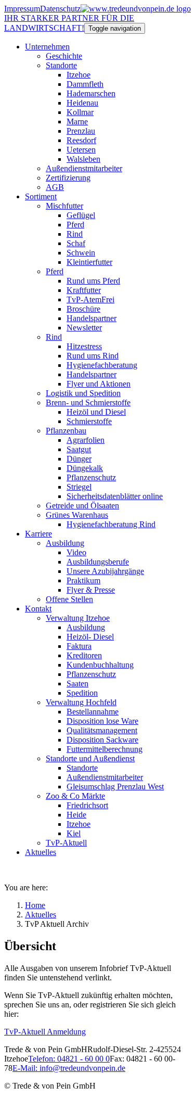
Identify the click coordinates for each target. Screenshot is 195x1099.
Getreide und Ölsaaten (82, 505)
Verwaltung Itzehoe (78, 618)
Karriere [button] (38, 533)
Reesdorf (81, 140)
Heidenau (82, 102)
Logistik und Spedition (83, 393)
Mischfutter (64, 205)
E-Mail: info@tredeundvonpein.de (68, 1068)
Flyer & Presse (91, 589)
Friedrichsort (87, 805)
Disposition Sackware (102, 739)
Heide (76, 814)
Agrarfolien (86, 440)
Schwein (81, 252)
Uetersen (81, 149)
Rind (75, 233)
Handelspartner (91, 318)
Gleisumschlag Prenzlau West (115, 786)
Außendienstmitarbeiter (84, 168)
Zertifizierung (68, 177)
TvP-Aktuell (66, 842)
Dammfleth (85, 84)
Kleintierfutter (89, 262)
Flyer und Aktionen (99, 383)
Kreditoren (84, 655)
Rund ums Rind (93, 355)
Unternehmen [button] (47, 46)
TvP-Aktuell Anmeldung (45, 1031)
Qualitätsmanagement (102, 730)
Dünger (79, 458)
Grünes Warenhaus (77, 514)
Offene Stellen (69, 599)
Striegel (79, 486)
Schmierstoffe (89, 421)
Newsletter (84, 327)
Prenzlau (81, 130)
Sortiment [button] (41, 196)
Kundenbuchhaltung (100, 664)
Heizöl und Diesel (96, 411)
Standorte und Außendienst (90, 758)
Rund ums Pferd (93, 280)
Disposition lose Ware (102, 721)
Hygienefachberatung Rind (111, 524)
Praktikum (83, 580)
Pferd (75, 224)
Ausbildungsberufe (98, 561)
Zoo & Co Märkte (75, 795)
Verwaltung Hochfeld (81, 702)
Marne (77, 121)
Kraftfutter (84, 290)
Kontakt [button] (38, 608)
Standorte (61, 65)
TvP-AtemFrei (90, 299)
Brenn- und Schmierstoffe (88, 402)
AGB (55, 187)
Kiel (74, 833)
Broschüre (83, 308)
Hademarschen (91, 93)
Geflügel (81, 215)
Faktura (79, 646)
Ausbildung (65, 543)
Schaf (76, 243)
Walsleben (83, 159)
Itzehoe (78, 74)
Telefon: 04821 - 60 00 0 (69, 1058)
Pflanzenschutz (91, 477)
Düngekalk (85, 468)
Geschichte (64, 56)
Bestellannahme (93, 711)
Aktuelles (40, 852)
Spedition (82, 692)
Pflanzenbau (66, 430)
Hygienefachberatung (102, 365)
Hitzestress (84, 346)
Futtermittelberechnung (104, 749)
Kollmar (80, 112)
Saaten (77, 683)
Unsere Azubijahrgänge (105, 571)
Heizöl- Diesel (90, 636)
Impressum (22, 8)
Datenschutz (60, 8)
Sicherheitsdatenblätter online (115, 496)
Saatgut (79, 449)
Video (76, 552)
